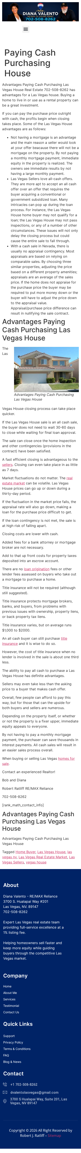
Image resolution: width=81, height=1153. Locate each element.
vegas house (36, 862)
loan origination (36, 569)
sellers (7, 464)
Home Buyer (25, 852)
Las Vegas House (51, 852)
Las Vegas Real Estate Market (43, 857)
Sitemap (54, 1135)
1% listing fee (14, 932)
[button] (25, 29)
